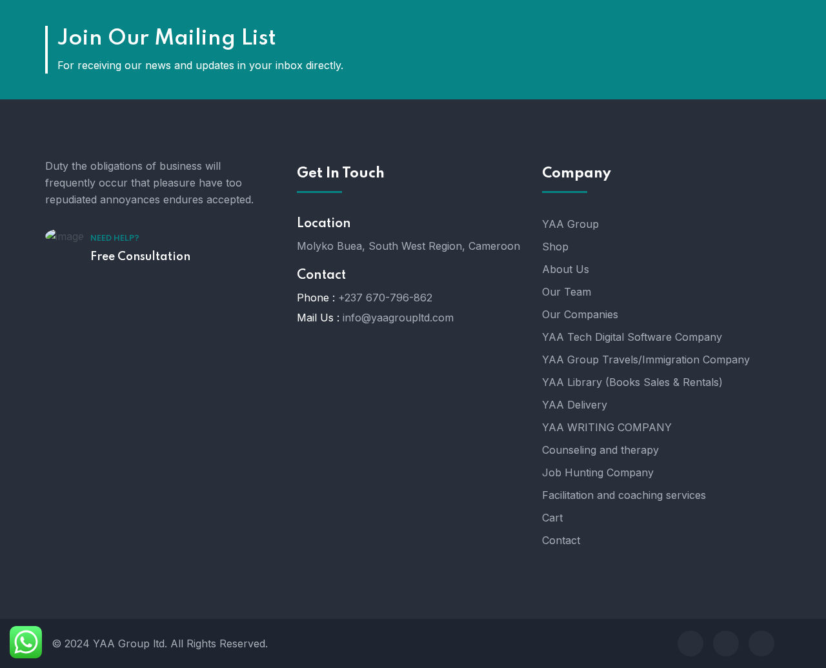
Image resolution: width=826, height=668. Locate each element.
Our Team (566, 291)
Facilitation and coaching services (624, 495)
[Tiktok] (761, 643)
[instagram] (690, 643)
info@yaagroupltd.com (398, 317)
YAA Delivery (574, 404)
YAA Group (570, 224)
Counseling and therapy (600, 449)
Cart (552, 517)
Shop (555, 246)
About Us (565, 269)
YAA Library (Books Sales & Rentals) (632, 382)
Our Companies (580, 314)
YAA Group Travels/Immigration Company (646, 359)
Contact (561, 540)
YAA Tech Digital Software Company (632, 336)
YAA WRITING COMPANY (607, 427)
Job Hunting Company (598, 472)
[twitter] (726, 643)
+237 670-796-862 (385, 297)
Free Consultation (140, 257)
